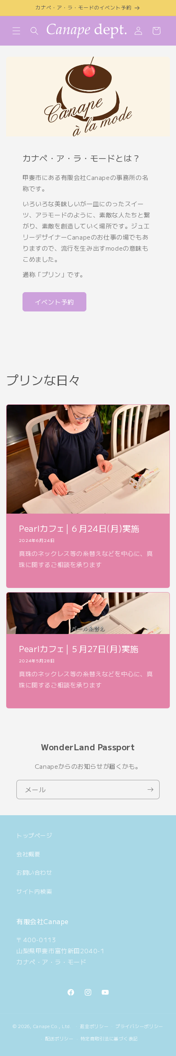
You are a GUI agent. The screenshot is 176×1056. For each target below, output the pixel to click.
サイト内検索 (34, 891)
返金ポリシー (94, 1026)
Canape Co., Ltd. (52, 1025)
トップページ (34, 835)
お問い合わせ (34, 872)
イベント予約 (54, 301)
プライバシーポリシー (139, 1026)
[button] (16, 31)
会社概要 (28, 854)
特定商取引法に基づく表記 (109, 1038)
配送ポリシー (59, 1038)
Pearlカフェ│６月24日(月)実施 (79, 528)
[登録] (150, 789)
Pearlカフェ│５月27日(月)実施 (78, 648)
